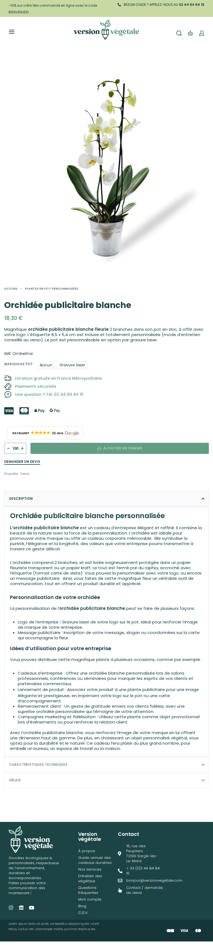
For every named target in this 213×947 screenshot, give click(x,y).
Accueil (10, 288)
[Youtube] (31, 907)
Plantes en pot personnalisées (51, 288)
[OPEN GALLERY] (106, 168)
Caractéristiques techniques (38, 764)
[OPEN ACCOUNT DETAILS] (202, 33)
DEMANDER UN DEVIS (22, 462)
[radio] (45, 365)
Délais (15, 780)
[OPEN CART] (190, 33)
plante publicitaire (146, 689)
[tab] (106, 498)
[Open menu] (12, 31)
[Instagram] (11, 907)
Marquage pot (18, 364)
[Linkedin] (21, 907)
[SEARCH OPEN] (179, 33)
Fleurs (25, 473)
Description (21, 498)
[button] (45, 433)
